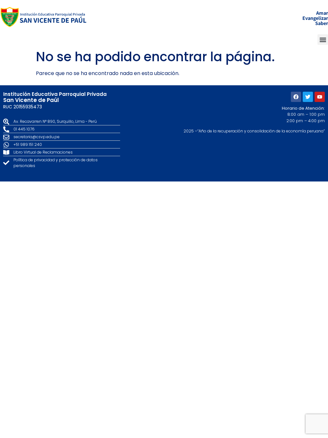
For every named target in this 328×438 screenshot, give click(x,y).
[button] (322, 39)
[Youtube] (320, 97)
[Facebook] (296, 97)
